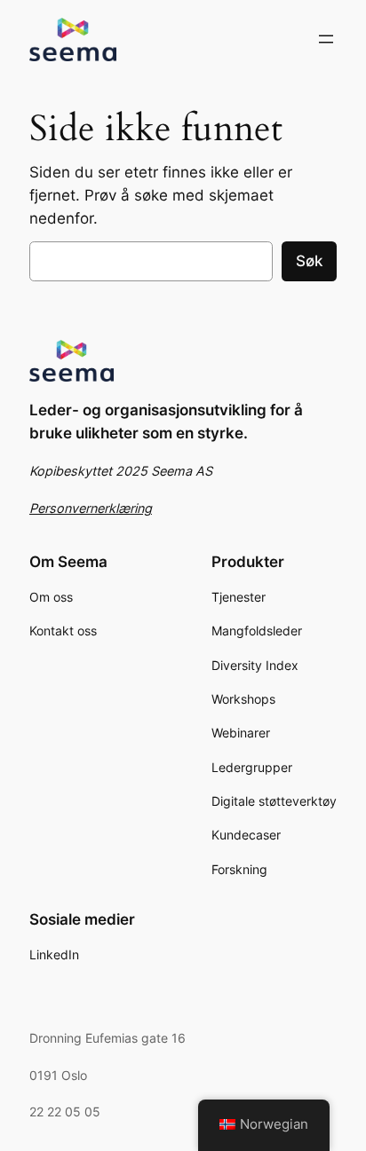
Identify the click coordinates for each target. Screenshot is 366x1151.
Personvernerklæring (90, 508)
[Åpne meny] (326, 39)
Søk (309, 261)
